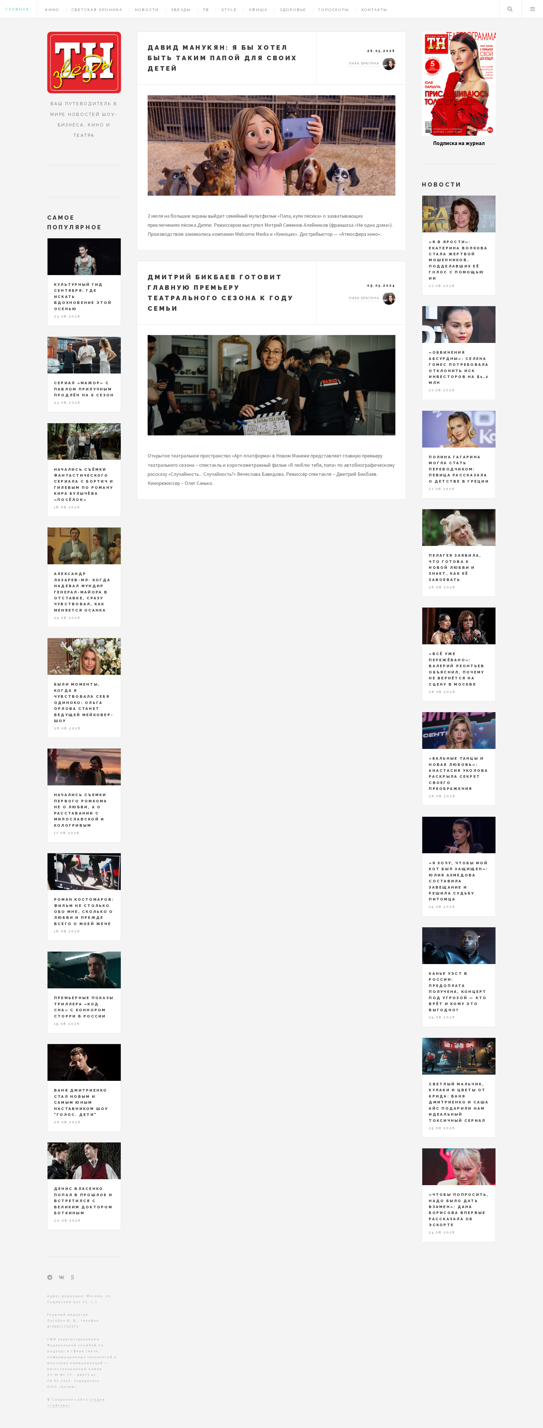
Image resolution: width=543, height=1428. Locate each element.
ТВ (206, 10)
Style (229, 10)
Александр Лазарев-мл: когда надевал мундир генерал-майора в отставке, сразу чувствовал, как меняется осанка (82, 592)
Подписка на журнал (459, 143)
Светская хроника (97, 10)
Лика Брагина (364, 63)
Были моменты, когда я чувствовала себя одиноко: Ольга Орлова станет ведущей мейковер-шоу (83, 702)
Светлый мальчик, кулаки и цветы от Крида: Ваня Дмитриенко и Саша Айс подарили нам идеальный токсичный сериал (459, 1102)
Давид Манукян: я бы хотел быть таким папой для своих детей (223, 58)
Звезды (181, 10)
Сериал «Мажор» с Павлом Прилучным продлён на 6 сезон (84, 389)
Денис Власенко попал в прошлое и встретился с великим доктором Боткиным (83, 1201)
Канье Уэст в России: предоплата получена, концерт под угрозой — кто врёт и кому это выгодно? (458, 991)
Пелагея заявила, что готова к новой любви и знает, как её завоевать (455, 567)
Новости (147, 10)
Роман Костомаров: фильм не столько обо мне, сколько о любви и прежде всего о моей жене (84, 911)
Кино (52, 10)
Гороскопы (333, 10)
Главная (17, 9)
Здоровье (293, 10)
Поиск (510, 9)
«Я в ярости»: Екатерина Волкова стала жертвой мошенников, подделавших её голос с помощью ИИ (458, 260)
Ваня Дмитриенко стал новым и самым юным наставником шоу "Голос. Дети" (81, 1102)
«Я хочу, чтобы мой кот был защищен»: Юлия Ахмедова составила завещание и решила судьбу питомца (458, 881)
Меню (532, 9)
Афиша (258, 10)
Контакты (374, 10)
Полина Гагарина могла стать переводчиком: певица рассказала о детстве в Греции (459, 469)
